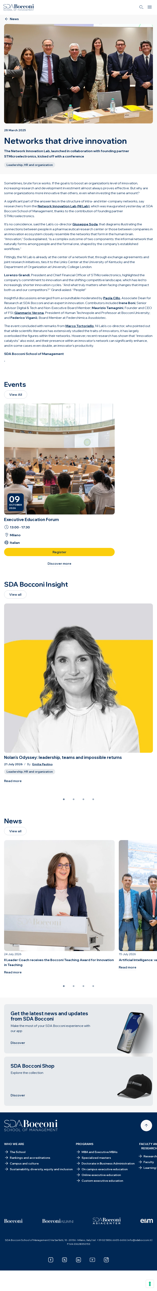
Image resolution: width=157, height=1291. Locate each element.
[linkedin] (78, 1260)
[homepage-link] (18, 7)
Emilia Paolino (42, 764)
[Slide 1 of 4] (64, 799)
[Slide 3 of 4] (83, 799)
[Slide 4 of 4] (93, 799)
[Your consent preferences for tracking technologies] (150, 1284)
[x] (65, 1260)
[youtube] (92, 1260)
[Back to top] (146, 1125)
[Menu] (150, 7)
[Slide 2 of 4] (73, 799)
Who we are (14, 1144)
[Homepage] (31, 1125)
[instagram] (106, 1260)
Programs (84, 1144)
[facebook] (51, 1260)
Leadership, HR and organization (30, 771)
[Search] (141, 7)
